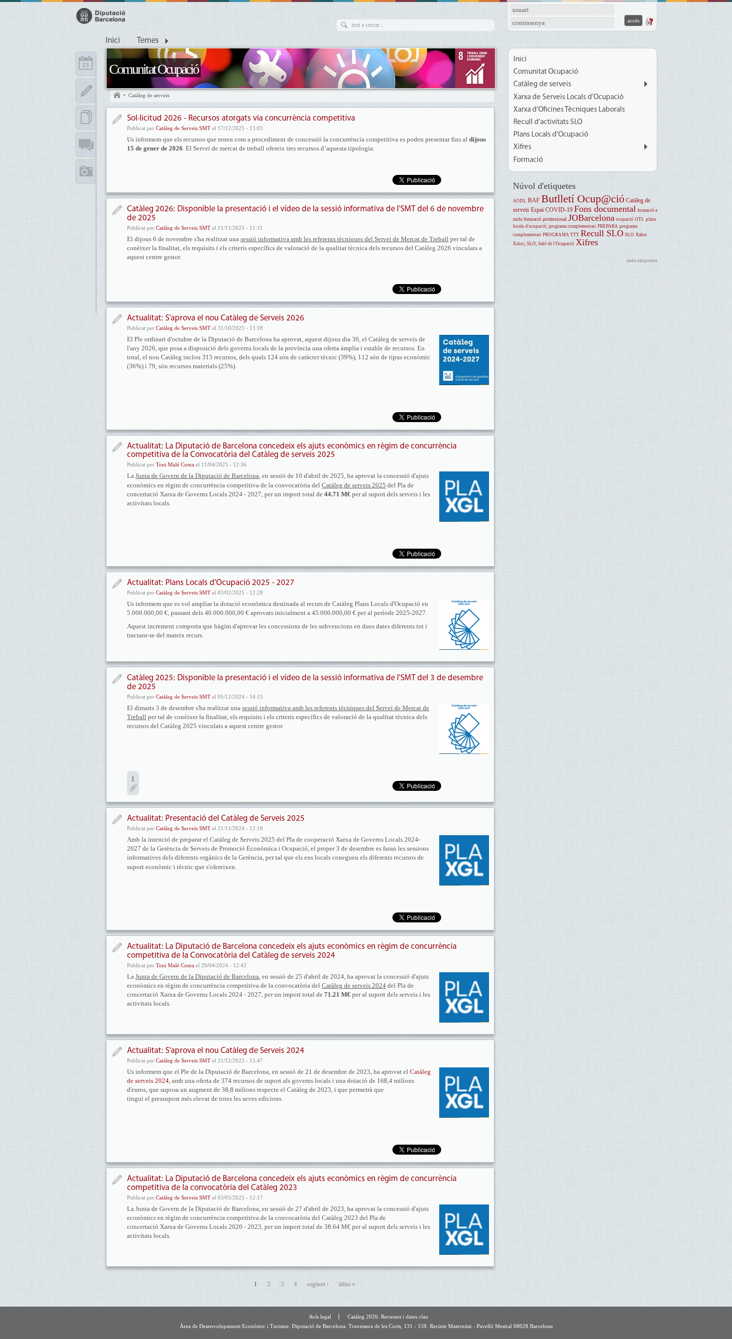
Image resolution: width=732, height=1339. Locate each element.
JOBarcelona (591, 218)
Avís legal (320, 1317)
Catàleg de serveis (148, 95)
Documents (86, 117)
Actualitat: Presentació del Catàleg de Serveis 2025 (216, 818)
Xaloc (641, 234)
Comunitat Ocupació (153, 69)
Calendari (86, 63)
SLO (629, 234)
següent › (318, 1284)
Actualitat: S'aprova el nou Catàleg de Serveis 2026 (215, 318)
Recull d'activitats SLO (547, 122)
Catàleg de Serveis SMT (183, 128)
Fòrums (86, 144)
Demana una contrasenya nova (648, 21)
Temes (148, 41)
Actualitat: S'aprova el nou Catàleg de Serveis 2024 (215, 1050)
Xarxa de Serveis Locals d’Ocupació (568, 97)
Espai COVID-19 (552, 210)
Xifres (522, 147)
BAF (534, 200)
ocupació (624, 219)
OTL (639, 219)
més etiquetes (642, 260)
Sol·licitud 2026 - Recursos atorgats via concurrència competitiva (241, 118)
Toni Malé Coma (175, 464)
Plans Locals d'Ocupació (550, 135)
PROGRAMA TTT (561, 234)
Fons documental (605, 209)
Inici (113, 41)
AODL (519, 200)
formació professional (545, 219)
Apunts (86, 90)
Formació (528, 160)
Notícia (117, 119)
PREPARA (608, 226)
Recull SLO (602, 233)
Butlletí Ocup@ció (582, 198)
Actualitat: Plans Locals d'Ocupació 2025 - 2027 (210, 583)
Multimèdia (86, 171)
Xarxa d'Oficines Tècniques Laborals (569, 110)
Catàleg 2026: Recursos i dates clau (388, 1317)
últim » (347, 1284)
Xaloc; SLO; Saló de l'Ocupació (543, 243)
